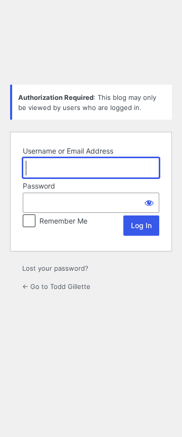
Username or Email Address (68, 151)
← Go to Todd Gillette (56, 286)
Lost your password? (55, 268)
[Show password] (149, 203)
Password (39, 185)
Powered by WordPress (91, 51)
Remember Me (63, 220)
